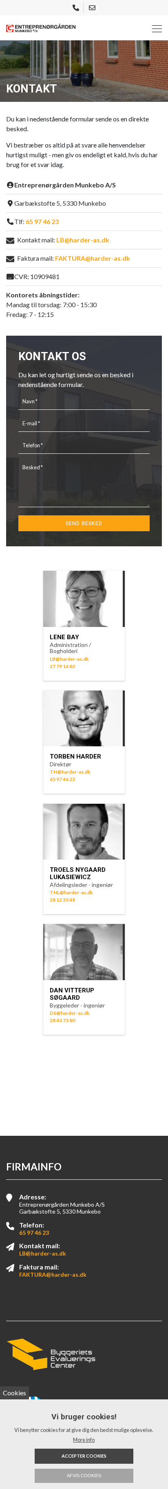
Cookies (14, 1393)
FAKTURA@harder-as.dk (92, 258)
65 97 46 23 (42, 221)
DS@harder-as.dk (70, 1013)
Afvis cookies (84, 1475)
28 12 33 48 (62, 900)
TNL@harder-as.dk (71, 892)
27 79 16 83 (62, 666)
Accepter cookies (84, 1455)
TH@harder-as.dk (70, 772)
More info (84, 1439)
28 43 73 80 (62, 1020)
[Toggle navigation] (154, 28)
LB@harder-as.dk (82, 240)
